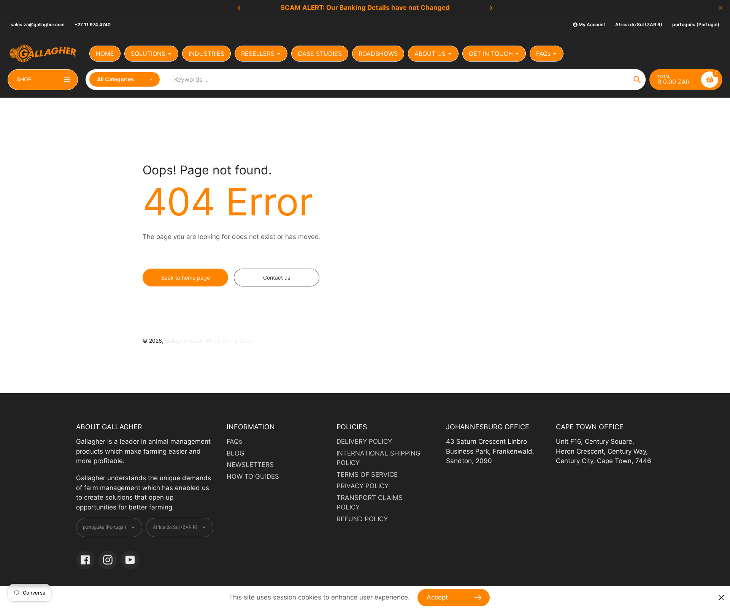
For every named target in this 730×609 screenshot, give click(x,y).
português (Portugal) (695, 24)
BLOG (235, 453)
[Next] (490, 8)
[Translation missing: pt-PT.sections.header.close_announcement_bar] (720, 8)
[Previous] (239, 8)
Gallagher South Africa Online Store (208, 340)
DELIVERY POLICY (364, 441)
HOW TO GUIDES (253, 476)
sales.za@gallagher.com (38, 24)
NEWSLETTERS (250, 464)
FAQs (234, 441)
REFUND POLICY (362, 519)
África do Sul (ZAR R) (638, 24)
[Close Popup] (721, 598)
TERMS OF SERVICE (367, 474)
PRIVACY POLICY (362, 486)
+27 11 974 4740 (93, 24)
